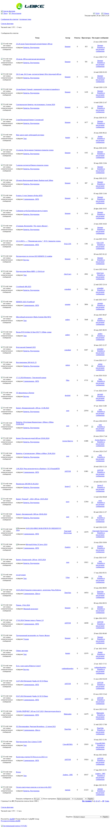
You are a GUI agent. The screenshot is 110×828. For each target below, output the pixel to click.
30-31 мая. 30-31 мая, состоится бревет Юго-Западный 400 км (38, 74)
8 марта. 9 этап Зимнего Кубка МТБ (29, 195)
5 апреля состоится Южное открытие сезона (32, 165)
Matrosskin (67, 714)
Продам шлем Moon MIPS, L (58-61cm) (30, 271)
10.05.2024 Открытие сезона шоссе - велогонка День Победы (38, 590)
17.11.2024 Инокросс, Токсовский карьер (31, 377)
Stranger (67, 46)
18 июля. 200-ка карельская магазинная (30, 59)
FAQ (98, 13)
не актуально (21, 575)
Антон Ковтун (67, 441)
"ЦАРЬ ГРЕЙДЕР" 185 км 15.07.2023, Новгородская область (38, 711)
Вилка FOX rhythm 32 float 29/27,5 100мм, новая (33, 332)
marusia (67, 790)
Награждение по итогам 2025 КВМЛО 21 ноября (34, 256)
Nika (67, 380)
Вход (6, 13)
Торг (25, 138)
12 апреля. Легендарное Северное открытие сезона (34, 150)
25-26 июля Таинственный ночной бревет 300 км (34, 44)
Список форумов (7, 24)
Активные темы (25, 19)
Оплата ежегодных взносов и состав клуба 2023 (33, 787)
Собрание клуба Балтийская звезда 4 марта (32, 211)
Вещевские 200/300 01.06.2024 (27, 484)
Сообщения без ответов (9, 19)
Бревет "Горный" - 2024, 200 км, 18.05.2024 (32, 499)
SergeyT (68, 486)
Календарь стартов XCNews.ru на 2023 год (31, 757)
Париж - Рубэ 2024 (23, 605)
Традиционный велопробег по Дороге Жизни (33, 635)
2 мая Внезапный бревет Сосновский (30, 120)
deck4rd (67, 395)
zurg (67, 411)
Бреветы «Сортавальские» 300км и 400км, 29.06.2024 (35, 453)
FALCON (67, 244)
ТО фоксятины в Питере (25, 393)
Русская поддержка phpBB (10, 821)
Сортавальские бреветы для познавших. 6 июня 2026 (35, 104)
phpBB (11, 819)
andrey (67, 320)
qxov (67, 502)
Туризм (26, 639)
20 (103, 801)
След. (107, 801)
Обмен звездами (22, 651)
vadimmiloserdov (67, 668)
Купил (18, 772)
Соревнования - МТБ (31, 199)
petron (68, 365)
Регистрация (16, 13)
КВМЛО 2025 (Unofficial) (25, 302)
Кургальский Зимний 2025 (26, 347)
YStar (68, 577)
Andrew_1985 (68, 775)
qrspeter (67, 304)
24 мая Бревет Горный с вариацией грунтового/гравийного (38, 89)
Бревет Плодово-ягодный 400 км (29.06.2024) (32, 438)
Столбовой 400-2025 (23, 286)
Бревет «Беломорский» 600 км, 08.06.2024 (31, 514)
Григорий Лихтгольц (68, 532)
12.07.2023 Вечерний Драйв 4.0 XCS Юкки (32, 681)
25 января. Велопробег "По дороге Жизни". (32, 226)
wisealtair (67, 289)
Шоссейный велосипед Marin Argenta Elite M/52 (33, 317)
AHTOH (68, 471)
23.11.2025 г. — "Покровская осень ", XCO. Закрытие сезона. (38, 241)
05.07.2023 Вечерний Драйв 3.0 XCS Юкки (32, 696)
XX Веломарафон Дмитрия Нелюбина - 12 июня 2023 (36, 726)
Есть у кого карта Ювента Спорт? (28, 666)
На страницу (87, 801)
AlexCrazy (67, 274)
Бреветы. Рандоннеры (31, 47)
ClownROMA (68, 744)
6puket (67, 137)
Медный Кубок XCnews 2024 (36, 544)
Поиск (106, 13)
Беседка (26, 260)
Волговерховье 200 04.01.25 (26, 362)
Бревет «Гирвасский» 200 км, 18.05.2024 (31, 560)
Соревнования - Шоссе (31, 594)
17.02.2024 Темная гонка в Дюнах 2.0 (30, 620)
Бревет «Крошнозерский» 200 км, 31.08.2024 (32, 408)
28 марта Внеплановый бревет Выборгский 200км (34, 180)
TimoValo (67, 593)
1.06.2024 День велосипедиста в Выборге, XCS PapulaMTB (38, 469)
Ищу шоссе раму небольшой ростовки (30, 135)
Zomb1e (67, 547)
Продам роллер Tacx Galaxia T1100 (29, 742)
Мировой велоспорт (30, 609)
